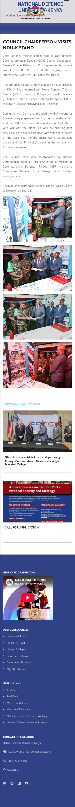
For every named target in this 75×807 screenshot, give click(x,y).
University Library (16, 636)
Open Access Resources (19, 662)
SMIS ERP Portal (16, 643)
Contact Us (13, 770)
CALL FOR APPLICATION (22, 528)
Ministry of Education (18, 709)
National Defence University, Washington (28, 716)
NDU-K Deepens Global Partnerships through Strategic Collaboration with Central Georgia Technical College (33, 461)
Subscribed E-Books (17, 656)
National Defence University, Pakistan (27, 722)
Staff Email (12, 696)
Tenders (11, 690)
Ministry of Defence (17, 703)
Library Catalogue (16, 649)
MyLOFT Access (16, 669)
